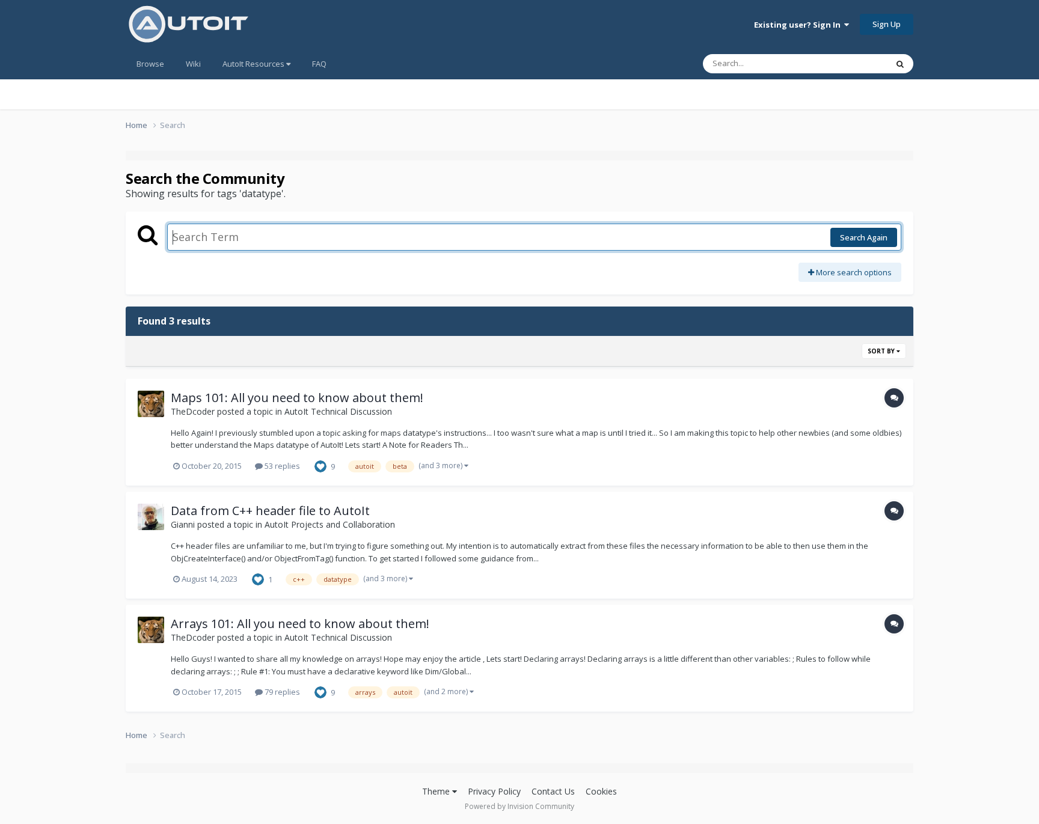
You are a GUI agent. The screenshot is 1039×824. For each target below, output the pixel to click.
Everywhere (851, 63)
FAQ (319, 63)
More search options (853, 272)
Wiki (193, 63)
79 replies (281, 691)
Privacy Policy (494, 791)
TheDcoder (193, 411)
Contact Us (553, 791)
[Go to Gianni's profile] (151, 517)
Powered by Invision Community (519, 806)
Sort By (882, 351)
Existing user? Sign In (799, 24)
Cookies (601, 791)
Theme (437, 791)
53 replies (281, 465)
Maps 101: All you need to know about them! (297, 397)
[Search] (900, 63)
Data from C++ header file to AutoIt (270, 510)
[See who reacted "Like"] (320, 465)
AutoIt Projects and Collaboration (330, 524)
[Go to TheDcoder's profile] (151, 404)
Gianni (183, 524)
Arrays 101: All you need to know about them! (300, 623)
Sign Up (886, 24)
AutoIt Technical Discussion (338, 411)
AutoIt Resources (254, 63)
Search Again (863, 237)
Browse (150, 63)
